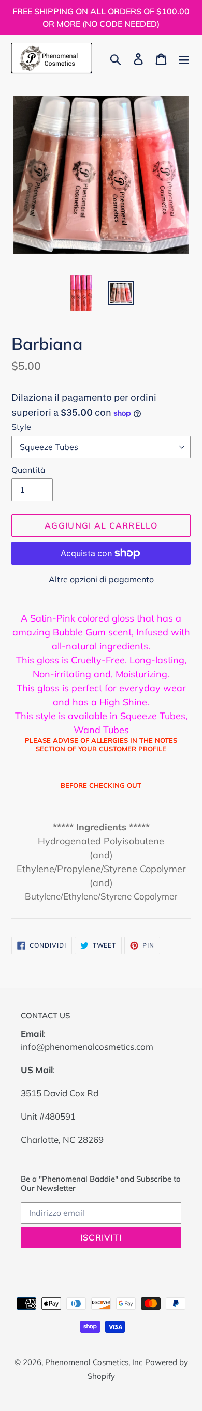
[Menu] (183, 58)
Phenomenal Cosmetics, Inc (93, 1362)
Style (21, 427)
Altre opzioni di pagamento (101, 579)
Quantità (28, 469)
